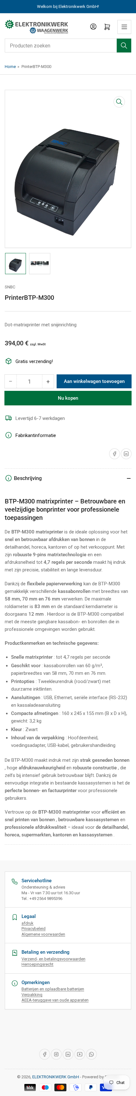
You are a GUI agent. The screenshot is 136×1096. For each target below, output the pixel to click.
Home (10, 66)
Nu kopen (68, 398)
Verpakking (32, 994)
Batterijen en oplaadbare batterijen (53, 989)
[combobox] (68, 45)
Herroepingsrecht (37, 964)
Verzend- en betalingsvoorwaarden (53, 959)
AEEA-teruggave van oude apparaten (55, 1000)
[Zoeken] (124, 45)
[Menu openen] (124, 27)
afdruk (28, 923)
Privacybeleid (34, 928)
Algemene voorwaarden (43, 934)
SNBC (10, 287)
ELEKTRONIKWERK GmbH (55, 1076)
